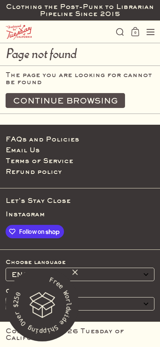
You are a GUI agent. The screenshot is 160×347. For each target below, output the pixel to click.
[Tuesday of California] (58, 32)
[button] (120, 32)
